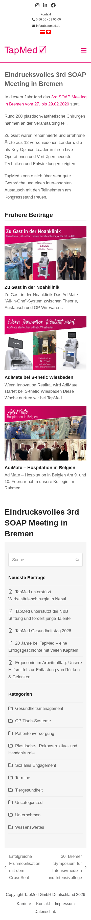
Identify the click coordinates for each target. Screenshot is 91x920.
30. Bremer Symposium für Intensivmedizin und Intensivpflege (63, 867)
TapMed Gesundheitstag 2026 (43, 630)
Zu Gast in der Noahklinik (32, 287)
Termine (22, 777)
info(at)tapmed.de (47, 26)
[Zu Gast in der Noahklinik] (45, 252)
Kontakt (45, 14)
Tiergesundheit (29, 790)
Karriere (24, 904)
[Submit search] (77, 559)
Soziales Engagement (35, 765)
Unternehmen (27, 815)
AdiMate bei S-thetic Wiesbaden (39, 377)
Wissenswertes (29, 827)
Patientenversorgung (34, 733)
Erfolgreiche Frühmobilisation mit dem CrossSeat (22, 867)
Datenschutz (45, 911)
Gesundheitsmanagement (39, 708)
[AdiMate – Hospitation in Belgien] (45, 433)
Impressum (65, 904)
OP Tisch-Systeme (33, 720)
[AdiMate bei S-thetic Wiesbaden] (45, 342)
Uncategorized (28, 802)
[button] (83, 50)
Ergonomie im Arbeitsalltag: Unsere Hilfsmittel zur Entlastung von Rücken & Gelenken (45, 669)
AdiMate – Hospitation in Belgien (40, 467)
